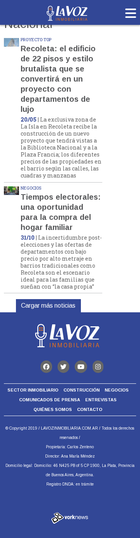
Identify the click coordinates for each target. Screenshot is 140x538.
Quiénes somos (52, 409)
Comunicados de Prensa (49, 399)
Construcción (81, 390)
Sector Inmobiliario (32, 390)
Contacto (89, 409)
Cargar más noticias (48, 305)
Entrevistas (101, 399)
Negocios (117, 390)
